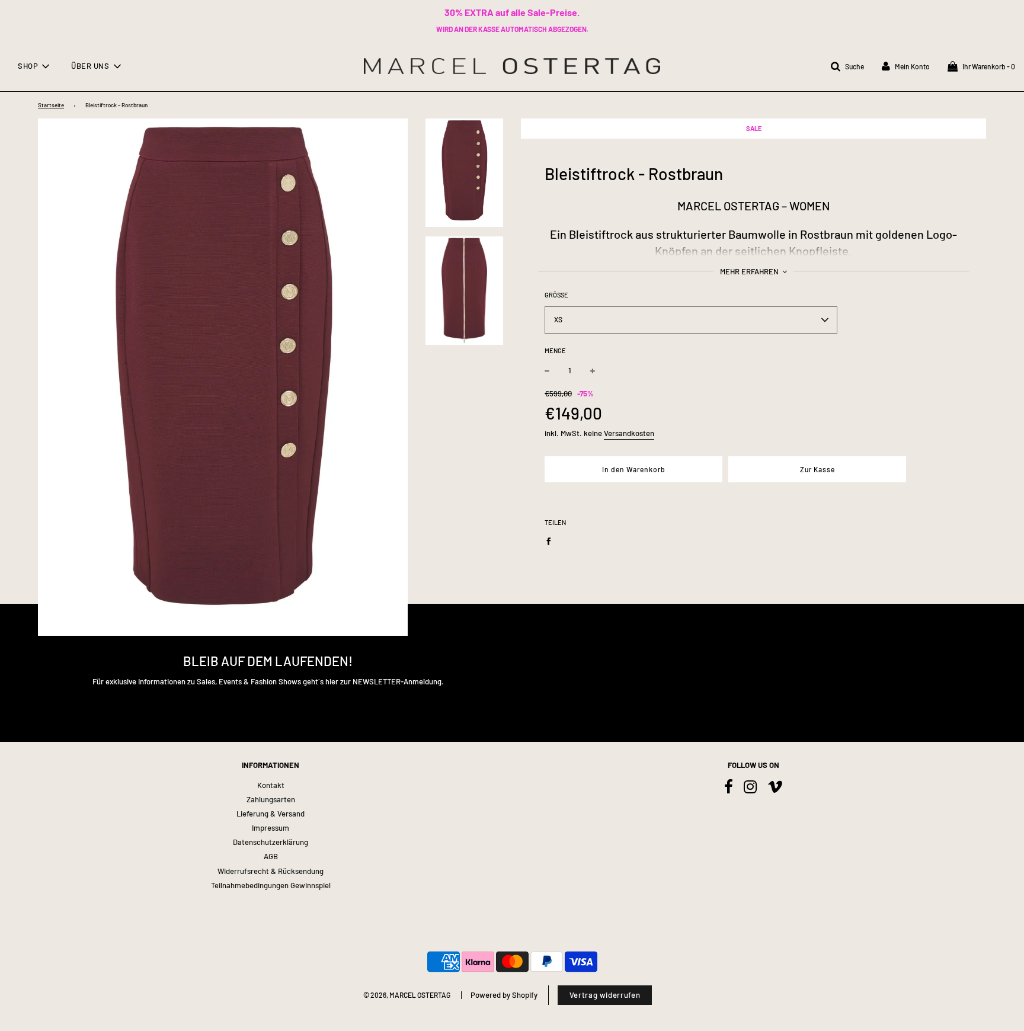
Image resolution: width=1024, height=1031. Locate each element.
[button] (691, 320)
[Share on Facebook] (551, 540)
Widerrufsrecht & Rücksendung (270, 871)
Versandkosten (629, 433)
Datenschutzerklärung (270, 842)
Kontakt (270, 785)
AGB (271, 856)
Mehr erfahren (750, 271)
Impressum (270, 828)
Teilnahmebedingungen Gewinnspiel (271, 885)
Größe (556, 295)
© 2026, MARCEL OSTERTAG (406, 995)
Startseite (51, 104)
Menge (555, 350)
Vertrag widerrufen (605, 995)
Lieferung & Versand (270, 813)
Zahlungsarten (271, 799)
